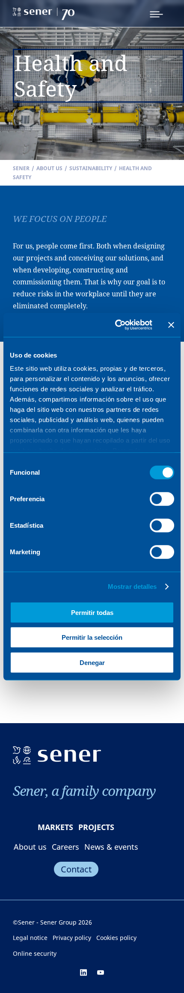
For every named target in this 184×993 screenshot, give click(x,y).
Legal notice (30, 938)
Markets (55, 827)
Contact (76, 869)
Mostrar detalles (132, 586)
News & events (111, 846)
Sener (21, 168)
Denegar (92, 662)
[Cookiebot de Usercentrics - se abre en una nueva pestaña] (115, 325)
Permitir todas (92, 612)
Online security (34, 953)
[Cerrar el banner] (171, 325)
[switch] (162, 498)
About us (49, 168)
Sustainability (90, 168)
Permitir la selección (92, 637)
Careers (65, 846)
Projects (96, 827)
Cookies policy (116, 938)
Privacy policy (72, 938)
